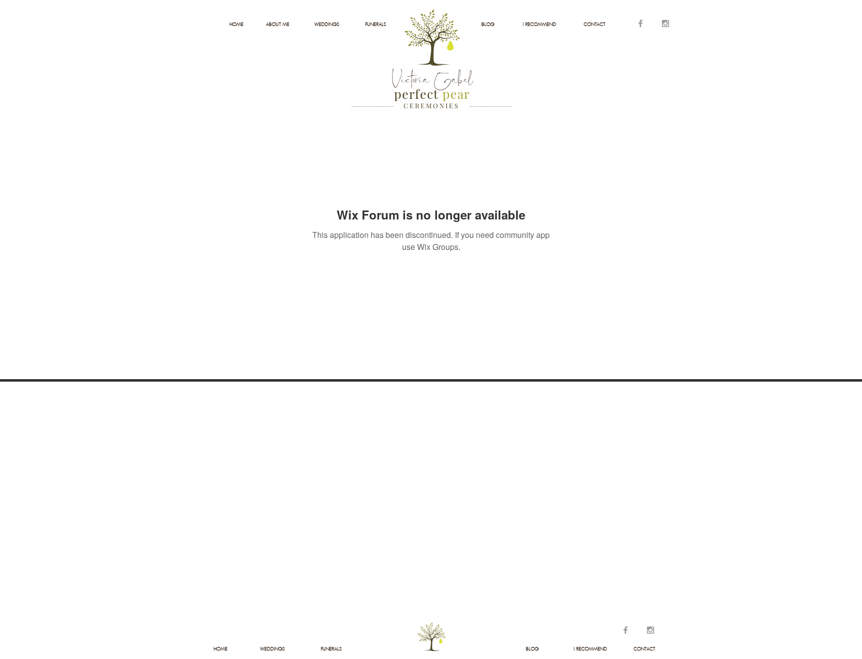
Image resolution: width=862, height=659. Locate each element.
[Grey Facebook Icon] (641, 23)
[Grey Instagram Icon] (665, 23)
